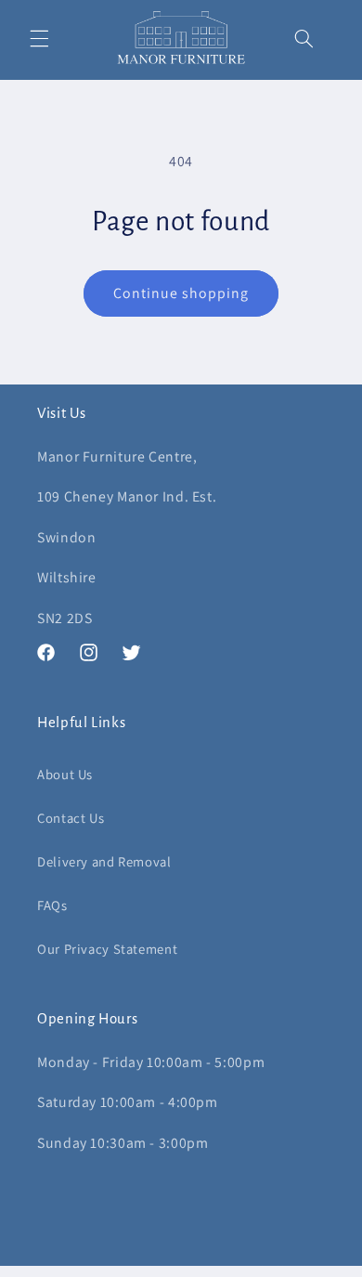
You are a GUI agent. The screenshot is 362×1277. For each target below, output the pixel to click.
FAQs (52, 905)
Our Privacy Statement (107, 949)
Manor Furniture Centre (152, 1268)
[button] (39, 38)
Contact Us (70, 818)
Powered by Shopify (263, 1268)
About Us (65, 774)
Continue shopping (181, 293)
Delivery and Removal (104, 861)
